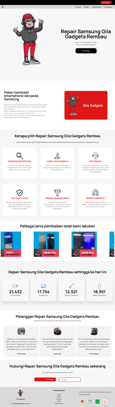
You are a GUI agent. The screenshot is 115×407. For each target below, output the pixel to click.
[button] (3, 245)
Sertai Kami (97, 7)
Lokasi (65, 380)
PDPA (59, 401)
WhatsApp (50, 379)
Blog (87, 7)
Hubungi (109, 7)
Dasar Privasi (59, 403)
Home (79, 7)
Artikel (59, 397)
